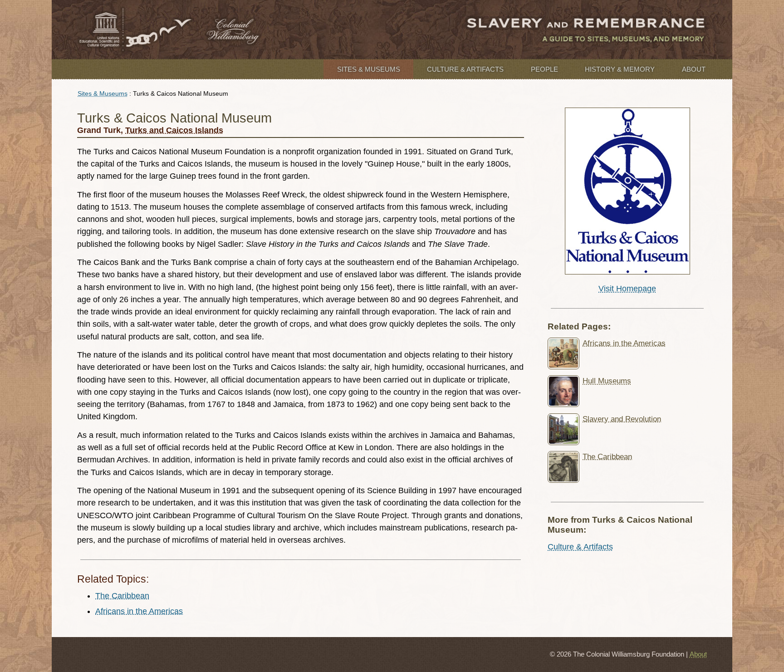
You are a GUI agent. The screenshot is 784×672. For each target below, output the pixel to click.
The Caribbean (122, 595)
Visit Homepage (627, 288)
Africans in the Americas (139, 611)
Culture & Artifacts (465, 69)
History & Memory (620, 69)
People (544, 69)
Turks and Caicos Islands (174, 130)
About (694, 69)
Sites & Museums (368, 69)
